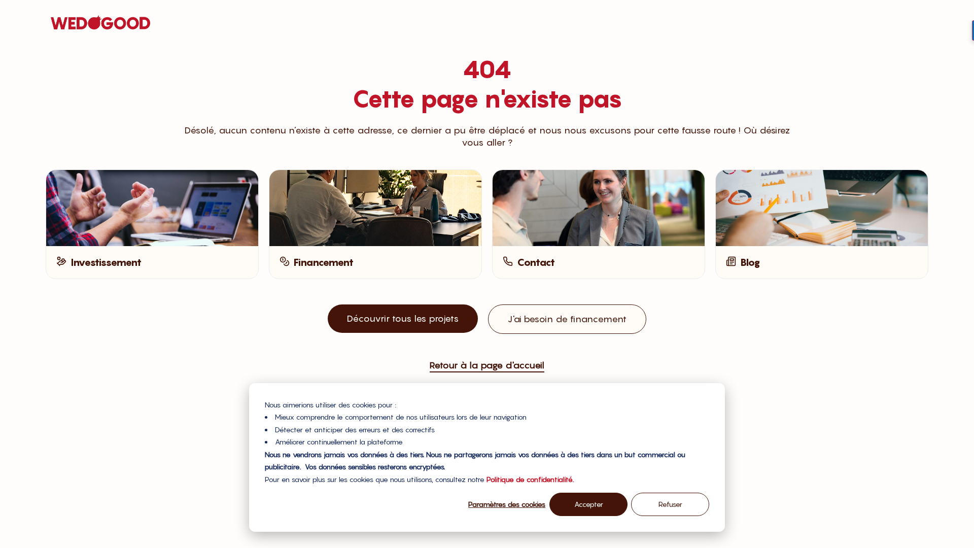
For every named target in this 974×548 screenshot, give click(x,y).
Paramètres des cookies (506, 504)
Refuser (670, 504)
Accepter (588, 504)
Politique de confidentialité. (530, 479)
